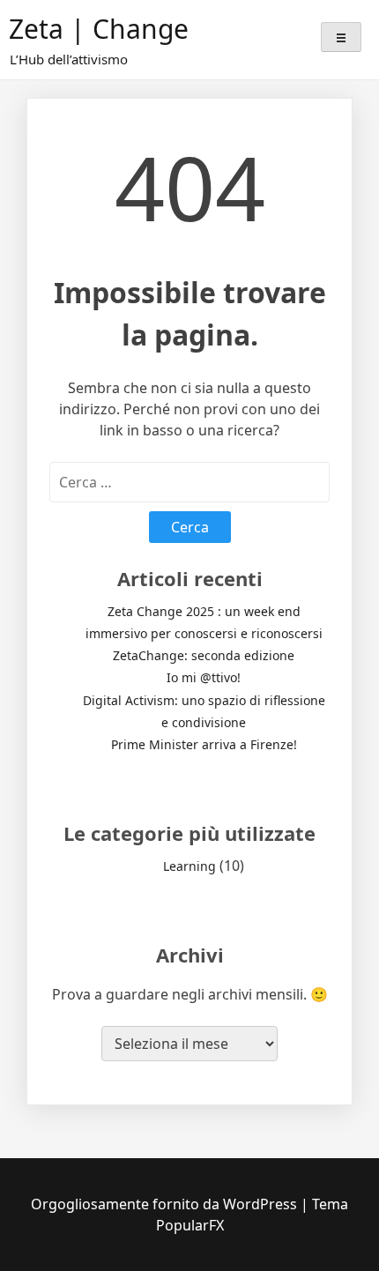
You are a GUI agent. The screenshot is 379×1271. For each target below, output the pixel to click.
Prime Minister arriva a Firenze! (204, 744)
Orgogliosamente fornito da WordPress (166, 1204)
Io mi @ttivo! (204, 677)
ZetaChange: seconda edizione (203, 655)
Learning (189, 866)
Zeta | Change (99, 29)
